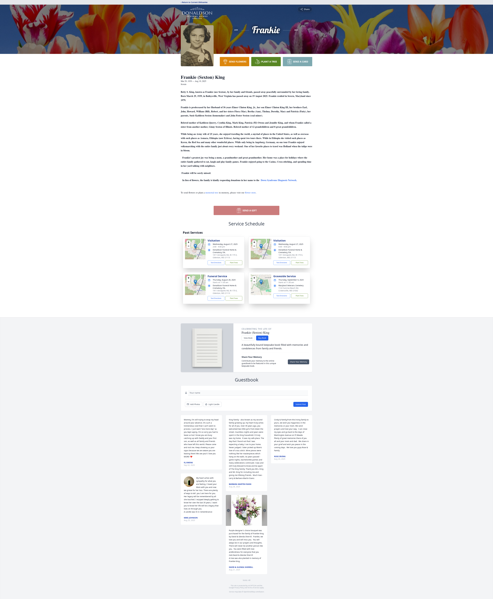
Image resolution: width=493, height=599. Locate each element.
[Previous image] (228, 510)
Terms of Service (253, 588)
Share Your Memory (298, 362)
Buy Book (262, 338)
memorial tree (211, 192)
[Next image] (264, 510)
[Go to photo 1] (245, 524)
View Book (248, 338)
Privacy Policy (239, 588)
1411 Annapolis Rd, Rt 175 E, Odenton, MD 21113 (225, 256)
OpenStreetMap (249, 592)
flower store (250, 192)
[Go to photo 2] (247, 524)
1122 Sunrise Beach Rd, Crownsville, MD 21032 (288, 289)
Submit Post (301, 404)
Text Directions (216, 263)
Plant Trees (234, 263)
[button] (195, 246)
